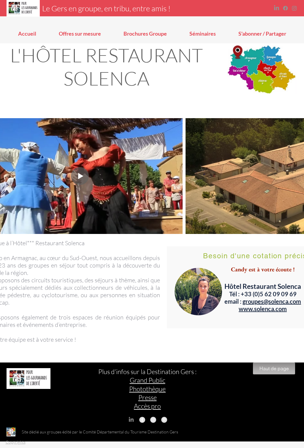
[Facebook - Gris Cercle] (142, 420)
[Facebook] (285, 8)
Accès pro (147, 406)
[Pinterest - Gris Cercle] (164, 420)
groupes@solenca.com (272, 301)
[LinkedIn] (276, 8)
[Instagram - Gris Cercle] (153, 420)
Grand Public (147, 380)
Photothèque (147, 389)
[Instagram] (294, 8)
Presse (147, 397)
